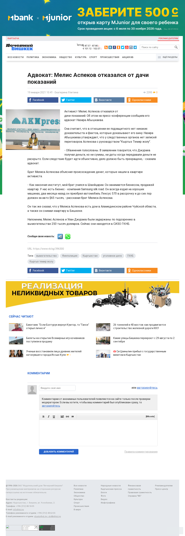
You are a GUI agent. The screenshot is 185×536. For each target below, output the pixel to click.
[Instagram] (131, 47)
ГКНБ (130, 255)
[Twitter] (122, 47)
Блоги (104, 492)
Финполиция (69, 255)
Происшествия (109, 57)
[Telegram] (135, 47)
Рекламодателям (168, 38)
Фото (103, 496)
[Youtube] (126, 47)
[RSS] (106, 47)
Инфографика (108, 503)
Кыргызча (13, 38)
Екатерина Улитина (66, 92)
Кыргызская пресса (111, 489)
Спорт (93, 57)
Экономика (49, 57)
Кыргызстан (90, 255)
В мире (77, 509)
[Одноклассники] (118, 47)
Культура (80, 57)
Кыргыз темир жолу (41, 261)
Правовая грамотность (140, 492)
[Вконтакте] (110, 47)
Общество (65, 57)
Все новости (16, 57)
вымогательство (46, 255)
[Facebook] (114, 47)
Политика (33, 57)
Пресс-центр (161, 489)
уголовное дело (112, 255)
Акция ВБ (127, 57)
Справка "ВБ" (134, 496)
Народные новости (111, 485)
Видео (104, 499)
